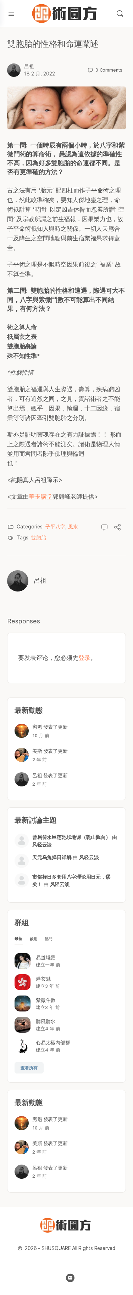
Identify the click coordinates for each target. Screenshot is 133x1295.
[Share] (117, 528)
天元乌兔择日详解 (51, 857)
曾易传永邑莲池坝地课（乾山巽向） (71, 837)
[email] (70, 1278)
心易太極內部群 (53, 1042)
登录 (84, 657)
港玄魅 (43, 979)
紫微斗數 (45, 1000)
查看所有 (29, 1067)
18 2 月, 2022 (39, 74)
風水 (73, 526)
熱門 (49, 939)
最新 (19, 938)
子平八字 (55, 526)
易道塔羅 (45, 957)
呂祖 (29, 66)
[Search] (120, 13)
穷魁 (37, 727)
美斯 (37, 751)
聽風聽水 (45, 1021)
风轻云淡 (42, 844)
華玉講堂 (40, 496)
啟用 (34, 939)
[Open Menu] (11, 13)
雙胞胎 (38, 537)
